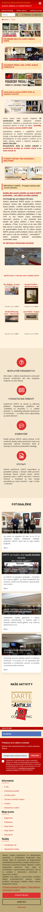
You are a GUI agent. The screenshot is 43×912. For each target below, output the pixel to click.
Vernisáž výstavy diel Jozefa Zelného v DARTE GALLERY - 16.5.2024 (20, 570)
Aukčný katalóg (7, 10)
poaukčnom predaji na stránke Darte (19, 148)
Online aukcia (21, 10)
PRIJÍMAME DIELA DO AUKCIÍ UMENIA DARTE (19, 40)
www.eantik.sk (9, 150)
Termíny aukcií (9, 795)
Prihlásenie (27, 15)
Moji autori (8, 835)
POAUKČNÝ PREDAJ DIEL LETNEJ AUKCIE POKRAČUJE (21, 66)
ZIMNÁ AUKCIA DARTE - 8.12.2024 (18, 530)
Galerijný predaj (36, 10)
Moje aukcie (9, 830)
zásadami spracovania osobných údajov (20, 769)
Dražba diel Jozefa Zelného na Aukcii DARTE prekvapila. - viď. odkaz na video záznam (22, 194)
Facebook (7, 734)
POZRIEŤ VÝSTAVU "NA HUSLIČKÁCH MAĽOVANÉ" (19, 160)
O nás (6, 787)
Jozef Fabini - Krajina (31, 312)
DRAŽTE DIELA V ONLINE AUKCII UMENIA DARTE (21, 276)
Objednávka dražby (11, 849)
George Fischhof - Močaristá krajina (31, 285)
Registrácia (38, 15)
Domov (5, 20)
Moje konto (8, 826)
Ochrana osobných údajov (14, 799)
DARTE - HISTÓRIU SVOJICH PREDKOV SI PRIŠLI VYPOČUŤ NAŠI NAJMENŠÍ (21, 611)
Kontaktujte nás (10, 845)
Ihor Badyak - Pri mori (11, 284)
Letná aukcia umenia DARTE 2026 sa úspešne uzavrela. (19, 93)
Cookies (7, 803)
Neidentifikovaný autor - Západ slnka (11, 313)
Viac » (6, 548)
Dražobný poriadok (11, 791)
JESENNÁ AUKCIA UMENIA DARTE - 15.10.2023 (18, 651)
